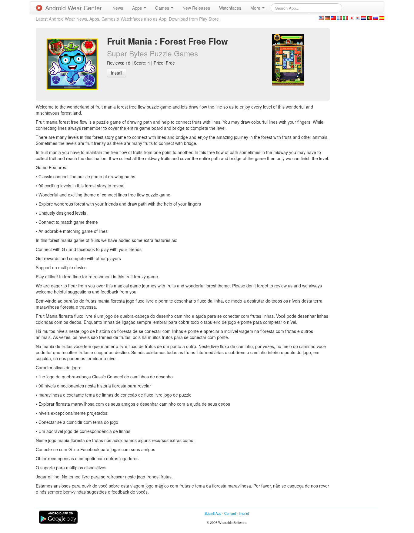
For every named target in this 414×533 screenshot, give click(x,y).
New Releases (196, 8)
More (256, 8)
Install (116, 73)
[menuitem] (118, 8)
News (117, 8)
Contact (230, 513)
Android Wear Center (73, 7)
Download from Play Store (194, 19)
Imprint (244, 513)
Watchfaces (230, 8)
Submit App (213, 513)
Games (162, 8)
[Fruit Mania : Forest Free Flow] (288, 59)
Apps (137, 8)
